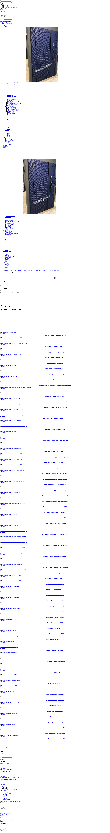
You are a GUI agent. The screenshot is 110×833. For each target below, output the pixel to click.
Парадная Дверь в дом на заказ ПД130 (55, 329)
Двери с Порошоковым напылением (14, 88)
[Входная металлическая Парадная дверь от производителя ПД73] (13, 542)
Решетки (9, 121)
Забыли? (2, 830)
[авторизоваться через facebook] (0, 829)
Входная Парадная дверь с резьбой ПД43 (55, 711)
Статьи (28, 270)
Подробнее (2, 333)
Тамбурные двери (10, 115)
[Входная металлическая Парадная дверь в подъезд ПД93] (11, 420)
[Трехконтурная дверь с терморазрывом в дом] (9, 777)
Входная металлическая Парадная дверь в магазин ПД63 (55, 484)
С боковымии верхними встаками (14, 103)
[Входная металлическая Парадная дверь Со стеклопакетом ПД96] (13, 437)
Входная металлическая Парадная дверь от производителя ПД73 (55, 539)
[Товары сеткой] (2, 322)
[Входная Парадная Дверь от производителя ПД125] (10, 376)
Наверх (1, 786)
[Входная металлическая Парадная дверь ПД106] (10, 398)
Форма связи (56, 270)
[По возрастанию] (1, 326)
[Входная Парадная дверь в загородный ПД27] (9, 636)
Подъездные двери (11, 113)
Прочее (8, 135)
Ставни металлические (11, 123)
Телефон (2, 15)
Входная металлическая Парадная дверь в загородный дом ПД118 (55, 468)
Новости (4, 152)
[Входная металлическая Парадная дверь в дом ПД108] (11, 359)
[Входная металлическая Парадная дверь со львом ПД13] (11, 575)
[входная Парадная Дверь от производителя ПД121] (10, 370)
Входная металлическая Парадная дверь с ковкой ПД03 (55, 550)
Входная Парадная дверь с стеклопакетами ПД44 (55, 727)
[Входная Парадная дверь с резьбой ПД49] (8, 718)
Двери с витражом (11, 93)
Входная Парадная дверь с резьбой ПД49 (55, 716)
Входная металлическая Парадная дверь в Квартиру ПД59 (55, 479)
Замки (8, 134)
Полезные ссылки (45, 270)
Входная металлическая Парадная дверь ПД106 (55, 396)
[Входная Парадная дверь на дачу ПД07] (8, 669)
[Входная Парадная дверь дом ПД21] (7, 658)
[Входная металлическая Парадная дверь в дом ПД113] (11, 337)
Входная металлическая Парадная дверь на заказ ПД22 (55, 512)
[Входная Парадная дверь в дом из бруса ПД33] (9, 613)
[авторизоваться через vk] (3, 829)
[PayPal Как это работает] (55, 278)
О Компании (5, 143)
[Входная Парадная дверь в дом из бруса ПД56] (9, 619)
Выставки (5, 145)
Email (1, 825)
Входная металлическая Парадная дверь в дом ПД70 (55, 457)
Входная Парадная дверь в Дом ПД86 (55, 600)
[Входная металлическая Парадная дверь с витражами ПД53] (12, 547)
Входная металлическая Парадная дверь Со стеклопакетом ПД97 (55, 440)
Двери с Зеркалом (10, 89)
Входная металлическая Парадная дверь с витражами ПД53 (55, 545)
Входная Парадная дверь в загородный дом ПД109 (55, 346)
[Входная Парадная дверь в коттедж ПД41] (9, 652)
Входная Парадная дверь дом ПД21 (55, 655)
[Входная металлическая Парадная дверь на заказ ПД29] (11, 520)
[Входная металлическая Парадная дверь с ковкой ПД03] (11, 553)
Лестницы (7, 258)
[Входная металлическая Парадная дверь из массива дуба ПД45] (13, 497)
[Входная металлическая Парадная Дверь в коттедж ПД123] (12, 392)
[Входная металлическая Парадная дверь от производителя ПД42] (13, 531)
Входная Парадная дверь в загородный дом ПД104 (55, 578)
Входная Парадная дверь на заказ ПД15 (55, 689)
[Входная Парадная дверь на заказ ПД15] (8, 691)
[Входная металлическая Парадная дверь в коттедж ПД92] (11, 409)
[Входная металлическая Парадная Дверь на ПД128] (10, 525)
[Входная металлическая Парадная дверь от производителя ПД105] (13, 426)
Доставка (4, 147)
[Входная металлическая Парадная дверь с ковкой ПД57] (11, 558)
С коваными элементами (12, 90)
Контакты (5, 149)
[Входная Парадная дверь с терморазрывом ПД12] (10, 735)
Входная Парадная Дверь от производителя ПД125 (55, 374)
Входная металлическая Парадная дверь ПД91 (55, 429)
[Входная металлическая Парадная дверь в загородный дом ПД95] (13, 404)
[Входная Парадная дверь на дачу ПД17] (8, 674)
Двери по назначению (9, 106)
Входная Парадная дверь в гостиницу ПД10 (55, 584)
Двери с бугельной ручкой (12, 82)
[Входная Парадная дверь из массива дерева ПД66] (10, 663)
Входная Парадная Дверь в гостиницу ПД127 (55, 589)
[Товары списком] (1, 322)
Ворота (8, 120)
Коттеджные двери (11, 111)
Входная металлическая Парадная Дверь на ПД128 (55, 523)
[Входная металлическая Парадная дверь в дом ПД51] (11, 453)
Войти (5, 830)
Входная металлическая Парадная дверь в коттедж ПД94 (55, 412)
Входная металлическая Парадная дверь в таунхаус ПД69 (55, 490)
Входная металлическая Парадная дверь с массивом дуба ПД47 (55, 567)
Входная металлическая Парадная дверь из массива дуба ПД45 (55, 495)
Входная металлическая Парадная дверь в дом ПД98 (55, 462)
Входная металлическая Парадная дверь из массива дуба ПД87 (55, 501)
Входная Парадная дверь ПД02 (55, 705)
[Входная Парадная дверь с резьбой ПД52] (8, 724)
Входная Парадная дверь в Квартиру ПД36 (55, 639)
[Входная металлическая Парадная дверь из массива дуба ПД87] (13, 503)
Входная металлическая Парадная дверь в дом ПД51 (55, 451)
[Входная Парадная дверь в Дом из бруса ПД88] (10, 608)
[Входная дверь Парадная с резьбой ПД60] (8, 381)
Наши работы (5, 146)
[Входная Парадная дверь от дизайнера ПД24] (9, 696)
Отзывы (4, 153)
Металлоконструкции (9, 118)
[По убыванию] (2, 326)
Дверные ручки (10, 132)
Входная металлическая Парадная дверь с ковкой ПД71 (55, 561)
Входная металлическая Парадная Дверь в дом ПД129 (55, 445)
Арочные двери (10, 100)
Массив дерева (10, 85)
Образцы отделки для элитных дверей (12, 270)
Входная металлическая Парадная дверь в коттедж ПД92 (55, 407)
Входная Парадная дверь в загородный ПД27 (55, 633)
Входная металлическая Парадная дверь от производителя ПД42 (55, 528)
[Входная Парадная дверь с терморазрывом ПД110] (10, 354)
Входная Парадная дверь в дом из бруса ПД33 (55, 611)
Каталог (4, 25)
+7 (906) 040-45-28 (4, 23)
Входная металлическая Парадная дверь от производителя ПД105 (55, 423)
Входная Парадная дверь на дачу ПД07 (55, 666)
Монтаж (4, 148)
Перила (8, 127)
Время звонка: (3, 16)
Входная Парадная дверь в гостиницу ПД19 (55, 595)
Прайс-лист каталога (4, 302)
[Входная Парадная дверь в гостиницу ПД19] (9, 597)
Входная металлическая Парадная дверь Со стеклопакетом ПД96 (55, 434)
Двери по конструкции (9, 98)
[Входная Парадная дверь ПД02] (6, 707)
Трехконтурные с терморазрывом (13, 104)
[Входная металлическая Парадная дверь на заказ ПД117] (11, 508)
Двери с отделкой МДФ (9, 224)
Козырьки (9, 122)
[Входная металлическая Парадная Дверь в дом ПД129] (11, 448)
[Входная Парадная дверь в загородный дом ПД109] (10, 348)
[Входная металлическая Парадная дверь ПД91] (9, 431)
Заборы (8, 128)
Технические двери (11, 116)
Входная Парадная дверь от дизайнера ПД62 (55, 700)
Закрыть (2, 21)
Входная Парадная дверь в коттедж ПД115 (55, 644)
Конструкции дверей (7, 144)
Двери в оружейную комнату (13, 109)
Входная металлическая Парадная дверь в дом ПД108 (55, 357)
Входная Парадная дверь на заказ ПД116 (55, 683)
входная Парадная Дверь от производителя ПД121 (55, 368)
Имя (1, 14)
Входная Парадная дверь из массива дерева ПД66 (55, 661)
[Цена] (4, 325)
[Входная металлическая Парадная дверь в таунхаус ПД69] (12, 492)
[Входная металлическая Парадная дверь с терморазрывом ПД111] (13, 343)
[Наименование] (2, 325)
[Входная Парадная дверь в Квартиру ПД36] (9, 641)
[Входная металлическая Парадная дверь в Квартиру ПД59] (12, 481)
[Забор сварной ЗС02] (4, 763)
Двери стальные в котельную (13, 110)
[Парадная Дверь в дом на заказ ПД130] (8, 332)
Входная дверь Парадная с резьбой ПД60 (55, 379)
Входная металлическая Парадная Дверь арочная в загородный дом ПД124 (55, 385)
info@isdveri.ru (3, 8)
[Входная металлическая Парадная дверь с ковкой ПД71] (11, 564)
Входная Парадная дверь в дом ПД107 (55, 363)
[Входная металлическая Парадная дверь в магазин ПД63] (11, 486)
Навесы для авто (10, 124)
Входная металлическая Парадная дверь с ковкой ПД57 (55, 556)
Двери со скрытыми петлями (13, 86)
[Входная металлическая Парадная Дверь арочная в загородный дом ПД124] (15, 387)
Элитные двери (10, 95)
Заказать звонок (8, 21)
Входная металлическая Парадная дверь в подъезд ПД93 (55, 418)
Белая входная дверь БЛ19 (5, 771)
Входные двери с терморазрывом (13, 101)
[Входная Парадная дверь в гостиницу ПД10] (9, 586)
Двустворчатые (10, 102)
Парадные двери (10, 112)
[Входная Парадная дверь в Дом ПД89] (8, 630)
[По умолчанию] (1, 325)
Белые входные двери (11, 96)
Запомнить (4, 828)
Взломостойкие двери (11, 108)
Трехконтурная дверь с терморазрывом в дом (8, 779)
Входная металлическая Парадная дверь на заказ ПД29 (55, 517)
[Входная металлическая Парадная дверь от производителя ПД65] (13, 536)
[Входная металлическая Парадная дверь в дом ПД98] (11, 464)
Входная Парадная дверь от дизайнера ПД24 (55, 694)
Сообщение (2, 18)
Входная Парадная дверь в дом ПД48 (55, 622)
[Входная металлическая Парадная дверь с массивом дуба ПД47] (13, 569)
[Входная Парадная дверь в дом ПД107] (8, 365)
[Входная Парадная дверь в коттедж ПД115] (9, 647)
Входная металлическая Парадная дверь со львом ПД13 (55, 573)
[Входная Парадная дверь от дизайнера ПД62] (9, 702)
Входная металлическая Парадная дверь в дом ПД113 (55, 335)
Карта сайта (5, 155)
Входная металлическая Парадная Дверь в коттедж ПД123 (55, 390)
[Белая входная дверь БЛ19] (6, 769)
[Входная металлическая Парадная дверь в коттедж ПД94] (11, 415)
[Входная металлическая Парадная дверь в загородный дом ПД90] (13, 475)
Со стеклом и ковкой (11, 87)
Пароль (1, 827)
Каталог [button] (4, 137)
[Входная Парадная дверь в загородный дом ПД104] (10, 580)
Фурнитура (7, 130)
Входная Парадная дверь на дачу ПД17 (55, 672)
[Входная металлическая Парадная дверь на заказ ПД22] (11, 514)
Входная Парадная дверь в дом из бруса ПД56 (55, 617)
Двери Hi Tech (10, 94)
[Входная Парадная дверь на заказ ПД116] (8, 685)
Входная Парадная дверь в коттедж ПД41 (55, 650)
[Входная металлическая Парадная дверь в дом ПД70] (11, 459)
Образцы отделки (6, 150)
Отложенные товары (7, 151)
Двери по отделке (8, 26)
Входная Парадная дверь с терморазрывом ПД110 (55, 352)
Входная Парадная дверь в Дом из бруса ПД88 (55, 606)
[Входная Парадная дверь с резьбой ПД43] (8, 713)
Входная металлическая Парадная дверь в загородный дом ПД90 (55, 473)
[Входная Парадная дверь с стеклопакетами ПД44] (10, 729)
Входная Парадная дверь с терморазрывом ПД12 (55, 733)
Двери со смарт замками (12, 83)
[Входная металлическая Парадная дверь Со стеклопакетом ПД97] (13, 442)
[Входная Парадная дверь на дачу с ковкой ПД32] (10, 680)
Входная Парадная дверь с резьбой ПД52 (55, 722)
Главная (4, 298)
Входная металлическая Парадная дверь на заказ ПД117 (55, 506)
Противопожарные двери (12, 114)
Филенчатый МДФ (11, 84)
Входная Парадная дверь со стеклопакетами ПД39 (55, 738)
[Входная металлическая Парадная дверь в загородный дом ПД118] (13, 470)
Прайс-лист (5, 154)
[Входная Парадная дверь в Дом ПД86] (8, 602)
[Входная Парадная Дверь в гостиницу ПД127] (9, 591)
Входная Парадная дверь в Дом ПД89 (55, 628)
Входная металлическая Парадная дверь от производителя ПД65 (55, 534)
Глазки (8, 133)
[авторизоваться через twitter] (2, 829)
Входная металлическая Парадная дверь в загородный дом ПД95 (55, 401)
